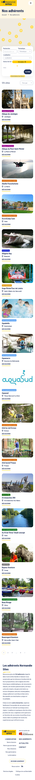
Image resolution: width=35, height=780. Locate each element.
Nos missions (11, 749)
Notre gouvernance (9, 745)
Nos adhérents (25, 739)
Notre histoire (11, 742)
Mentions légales (8, 771)
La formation (12, 755)
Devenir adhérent (17, 761)
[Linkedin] (22, 766)
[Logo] (8, 3)
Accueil (4, 15)
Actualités (23, 743)
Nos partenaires (11, 752)
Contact (22, 747)
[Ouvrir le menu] (30, 3)
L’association (10, 739)
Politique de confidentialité (24, 771)
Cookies (17, 775)
